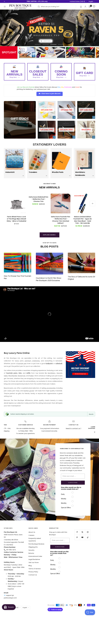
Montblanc (51, 373)
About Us (32, 532)
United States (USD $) (78, 1)
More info (91, 414)
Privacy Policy (33, 572)
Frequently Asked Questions (35, 539)
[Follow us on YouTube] (82, 537)
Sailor (6, 376)
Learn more (60, 1)
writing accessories (48, 388)
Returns (31, 553)
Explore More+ (49, 235)
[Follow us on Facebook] (77, 532)
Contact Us (33, 575)
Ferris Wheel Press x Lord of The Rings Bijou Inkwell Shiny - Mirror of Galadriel (16, 219)
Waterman (21, 376)
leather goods (29, 391)
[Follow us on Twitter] (82, 532)
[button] (81, 7)
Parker (31, 376)
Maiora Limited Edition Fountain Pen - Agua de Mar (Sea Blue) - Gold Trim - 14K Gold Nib (82, 220)
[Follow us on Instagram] (87, 532)
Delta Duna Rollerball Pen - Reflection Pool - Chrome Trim (38, 199)
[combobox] (58, 6)
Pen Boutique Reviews (36, 544)
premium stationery (32, 361)
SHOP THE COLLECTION (49, 41)
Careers (31, 535)
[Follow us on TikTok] (87, 537)
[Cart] (90, 7)
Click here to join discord (50, 94)
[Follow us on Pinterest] (77, 537)
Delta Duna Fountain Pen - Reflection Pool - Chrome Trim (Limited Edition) (60, 220)
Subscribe (73, 482)
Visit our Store (34, 562)
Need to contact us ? (73, 428)
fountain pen (22, 363)
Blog (30, 566)
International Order (35, 556)
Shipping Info (33, 547)
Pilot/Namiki (12, 376)
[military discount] (80, 364)
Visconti (59, 373)
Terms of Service (35, 569)
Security (31, 550)
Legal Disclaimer (34, 559)
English (91, 1)
